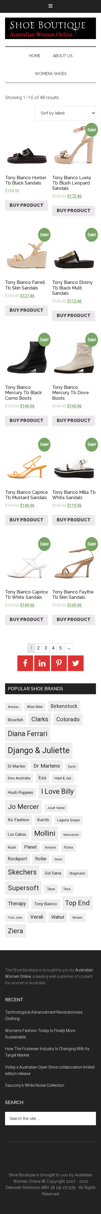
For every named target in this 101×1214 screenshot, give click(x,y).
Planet (30, 847)
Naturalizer (71, 835)
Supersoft (23, 888)
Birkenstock (64, 706)
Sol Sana (53, 873)
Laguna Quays (68, 820)
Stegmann (77, 873)
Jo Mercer (23, 807)
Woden (77, 918)
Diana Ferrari (27, 734)
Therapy (17, 903)
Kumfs (43, 820)
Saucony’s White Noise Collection (34, 1085)
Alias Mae (35, 707)
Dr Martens (46, 766)
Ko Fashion (18, 819)
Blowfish (15, 720)
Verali (36, 917)
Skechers (22, 872)
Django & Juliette (39, 750)
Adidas (13, 707)
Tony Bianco (45, 904)
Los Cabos (17, 834)
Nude (12, 847)
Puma (68, 847)
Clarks (39, 719)
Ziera (15, 931)
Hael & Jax (62, 778)
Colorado (68, 719)
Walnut (57, 917)
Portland (50, 847)
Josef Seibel (56, 808)
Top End (77, 903)
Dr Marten (16, 766)
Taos (51, 889)
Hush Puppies (20, 792)
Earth (72, 766)
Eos (42, 777)
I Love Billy (57, 791)
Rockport (17, 858)
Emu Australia (19, 778)
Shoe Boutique (50, 28)
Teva (66, 889)
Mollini (44, 833)
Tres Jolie (15, 918)
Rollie (40, 858)
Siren (58, 859)
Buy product (26, 205)
